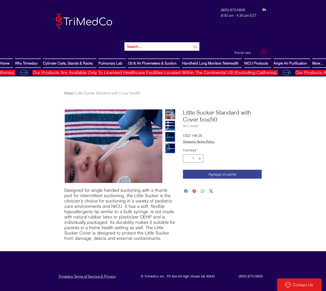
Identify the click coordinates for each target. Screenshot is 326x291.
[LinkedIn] (264, 9)
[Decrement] (186, 158)
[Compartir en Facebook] (186, 191)
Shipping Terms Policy (198, 141)
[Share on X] (211, 191)
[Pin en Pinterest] (194, 191)
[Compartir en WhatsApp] (202, 191)
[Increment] (200, 158)
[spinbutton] (193, 158)
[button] (264, 53)
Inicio (68, 93)
